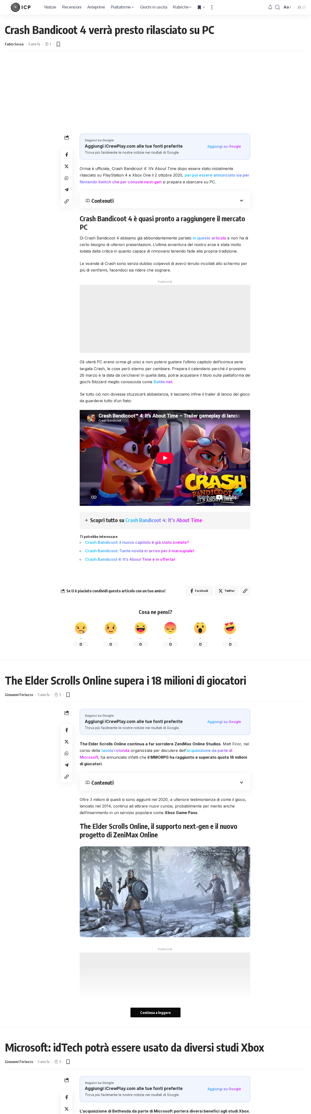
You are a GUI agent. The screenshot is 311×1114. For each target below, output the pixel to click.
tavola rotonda (115, 750)
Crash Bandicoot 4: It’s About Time (163, 520)
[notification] (270, 7)
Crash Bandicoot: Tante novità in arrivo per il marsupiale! (139, 550)
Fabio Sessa (14, 44)
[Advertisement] (155, 92)
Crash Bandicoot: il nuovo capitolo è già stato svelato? (137, 542)
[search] (277, 7)
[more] (211, 7)
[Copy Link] (66, 201)
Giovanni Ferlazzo (19, 694)
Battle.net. (163, 381)
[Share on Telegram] (66, 190)
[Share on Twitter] (66, 166)
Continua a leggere (155, 1012)
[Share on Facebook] (66, 155)
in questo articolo (209, 238)
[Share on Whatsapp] (66, 178)
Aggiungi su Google (224, 146)
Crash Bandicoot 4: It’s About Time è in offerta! (130, 559)
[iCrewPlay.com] (20, 7)
